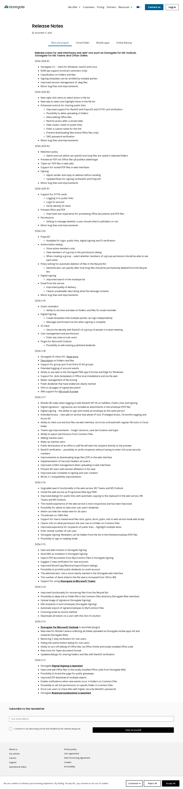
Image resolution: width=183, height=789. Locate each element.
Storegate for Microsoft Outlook (59, 627)
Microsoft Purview (68, 391)
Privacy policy (70, 749)
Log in (172, 7)
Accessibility (69, 766)
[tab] (60, 43)
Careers (12, 758)
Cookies (67, 762)
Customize (133, 783)
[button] (139, 7)
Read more (72, 356)
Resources (124, 7)
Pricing (100, 7)
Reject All (152, 783)
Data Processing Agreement (77, 758)
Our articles (14, 753)
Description (47, 360)
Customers (89, 7)
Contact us (154, 7)
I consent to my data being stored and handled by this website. (47, 728)
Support (12, 762)
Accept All (170, 783)
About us (13, 749)
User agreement (71, 753)
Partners (111, 7)
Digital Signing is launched (67, 665)
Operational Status (17, 767)
